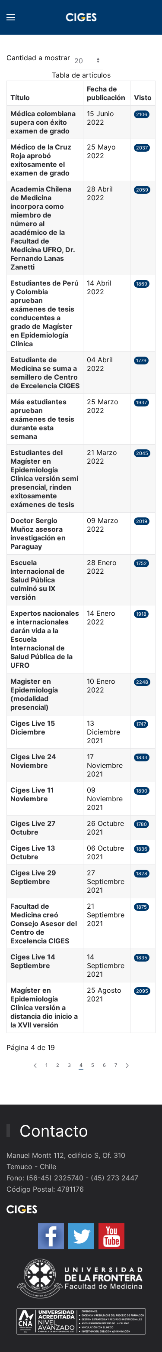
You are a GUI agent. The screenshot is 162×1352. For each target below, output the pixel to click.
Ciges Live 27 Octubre (33, 827)
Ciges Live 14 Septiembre (32, 961)
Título (20, 97)
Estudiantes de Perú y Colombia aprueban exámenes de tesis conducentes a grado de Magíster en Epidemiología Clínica (44, 313)
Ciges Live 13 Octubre (32, 852)
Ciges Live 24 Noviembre (33, 761)
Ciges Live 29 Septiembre (33, 877)
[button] (10, 17)
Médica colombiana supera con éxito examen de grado (43, 122)
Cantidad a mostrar (38, 57)
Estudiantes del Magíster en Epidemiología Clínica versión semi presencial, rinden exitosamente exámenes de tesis (44, 478)
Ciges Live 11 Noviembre (32, 794)
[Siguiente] (127, 1066)
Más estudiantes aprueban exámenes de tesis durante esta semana (42, 419)
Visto (143, 97)
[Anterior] (35, 1066)
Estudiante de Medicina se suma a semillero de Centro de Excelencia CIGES (44, 372)
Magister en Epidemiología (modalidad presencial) (34, 694)
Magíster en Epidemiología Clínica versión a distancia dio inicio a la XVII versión (44, 1007)
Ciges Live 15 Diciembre (32, 727)
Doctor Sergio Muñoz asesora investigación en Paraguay (38, 533)
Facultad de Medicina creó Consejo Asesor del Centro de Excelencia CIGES (43, 923)
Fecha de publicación (106, 93)
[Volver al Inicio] (81, 17)
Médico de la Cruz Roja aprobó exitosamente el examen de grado (40, 160)
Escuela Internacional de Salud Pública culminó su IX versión (37, 579)
